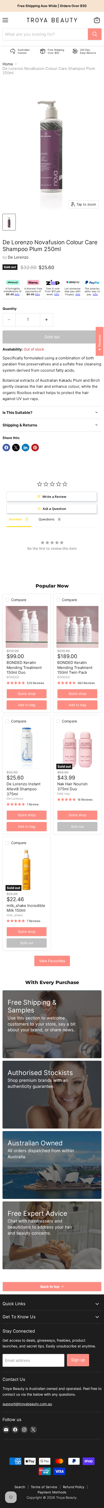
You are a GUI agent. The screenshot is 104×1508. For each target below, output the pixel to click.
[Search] (94, 34)
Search (19, 1487)
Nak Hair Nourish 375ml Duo (72, 786)
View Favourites (52, 961)
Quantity (10, 309)
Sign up (78, 1359)
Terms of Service (44, 1487)
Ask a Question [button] (54, 508)
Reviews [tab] (15, 519)
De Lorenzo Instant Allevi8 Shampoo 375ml (23, 789)
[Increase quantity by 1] (46, 319)
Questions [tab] (47, 519)
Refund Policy (73, 1487)
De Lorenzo (18, 257)
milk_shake (15, 915)
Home (8, 64)
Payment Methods (52, 1492)
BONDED (13, 677)
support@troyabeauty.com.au (27, 1404)
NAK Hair (63, 794)
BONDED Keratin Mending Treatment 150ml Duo (24, 667)
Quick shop (27, 694)
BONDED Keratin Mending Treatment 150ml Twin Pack (74, 667)
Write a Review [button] (54, 496)
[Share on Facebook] (6, 447)
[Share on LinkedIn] (25, 447)
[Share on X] (16, 447)
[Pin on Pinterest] (35, 447)
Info (17, 294)
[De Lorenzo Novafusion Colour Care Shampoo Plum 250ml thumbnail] (9, 222)
